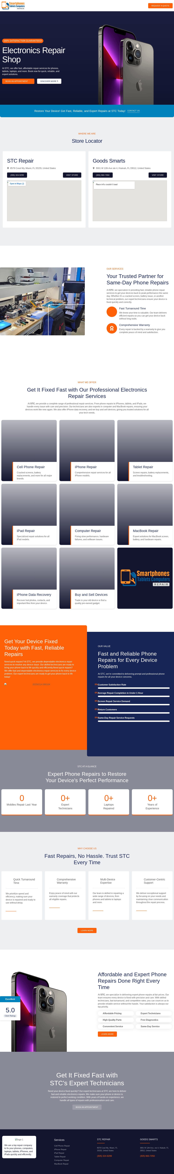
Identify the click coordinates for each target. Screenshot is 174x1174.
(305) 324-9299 (104, 1156)
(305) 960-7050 (147, 1156)
